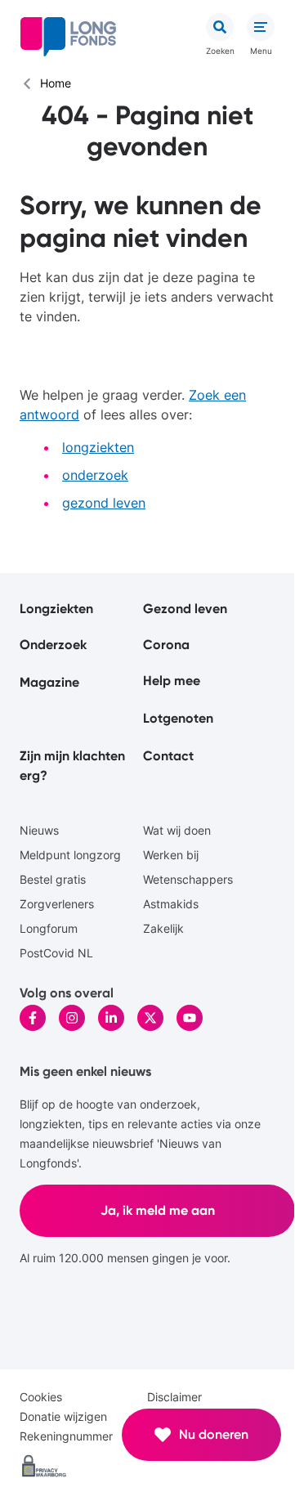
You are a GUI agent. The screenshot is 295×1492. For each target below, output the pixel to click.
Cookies (41, 1397)
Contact (168, 756)
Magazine (49, 682)
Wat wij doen (177, 830)
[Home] (68, 36)
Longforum (49, 928)
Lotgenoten (178, 718)
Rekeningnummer (66, 1436)
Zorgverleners (57, 904)
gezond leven (103, 503)
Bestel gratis (53, 879)
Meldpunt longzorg (70, 855)
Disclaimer (174, 1397)
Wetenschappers (188, 879)
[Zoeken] (220, 27)
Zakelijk (163, 928)
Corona (166, 644)
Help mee (171, 680)
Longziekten (56, 608)
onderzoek (95, 475)
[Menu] (261, 27)
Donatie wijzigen (63, 1416)
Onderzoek (53, 644)
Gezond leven (185, 608)
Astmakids (171, 904)
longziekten (98, 447)
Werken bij (171, 855)
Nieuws (39, 830)
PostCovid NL (56, 953)
